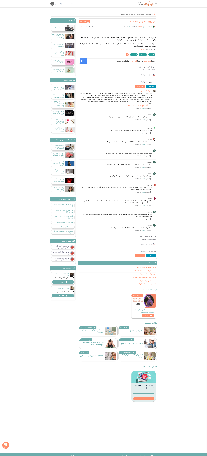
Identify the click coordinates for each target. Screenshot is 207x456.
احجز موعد (61, 282)
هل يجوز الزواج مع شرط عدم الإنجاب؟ (146, 281)
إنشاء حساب (69, 3)
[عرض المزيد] (127, 54)
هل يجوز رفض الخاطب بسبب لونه (147, 274)
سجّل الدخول (151, 86)
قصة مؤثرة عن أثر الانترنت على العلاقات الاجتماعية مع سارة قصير (143, 311)
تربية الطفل (122, 327)
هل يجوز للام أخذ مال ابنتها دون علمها (146, 267)
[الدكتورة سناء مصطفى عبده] (154, 91)
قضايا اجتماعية (140, 14)
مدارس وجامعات (84, 340)
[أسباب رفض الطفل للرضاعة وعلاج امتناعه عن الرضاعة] (150, 356)
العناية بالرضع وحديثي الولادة (86, 327)
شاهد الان (146, 315)
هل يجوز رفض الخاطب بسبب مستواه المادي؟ (144, 277)
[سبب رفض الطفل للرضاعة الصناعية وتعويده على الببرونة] (110, 331)
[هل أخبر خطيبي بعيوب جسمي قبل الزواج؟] (150, 343)
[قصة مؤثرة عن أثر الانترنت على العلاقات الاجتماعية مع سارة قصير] (143, 301)
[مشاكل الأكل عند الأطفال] (150, 331)
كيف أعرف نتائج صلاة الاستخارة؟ (147, 284)
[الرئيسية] (155, 14)
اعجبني (148, 108)
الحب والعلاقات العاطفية (125, 340)
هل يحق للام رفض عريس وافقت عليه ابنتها (145, 271)
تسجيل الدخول (59, 3)
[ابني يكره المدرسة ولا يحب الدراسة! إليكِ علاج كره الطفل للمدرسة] (110, 343)
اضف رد (143, 108)
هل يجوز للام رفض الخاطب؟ (128, 14)
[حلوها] (156, 3)
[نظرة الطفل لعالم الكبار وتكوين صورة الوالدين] (110, 356)
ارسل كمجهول (139, 86)
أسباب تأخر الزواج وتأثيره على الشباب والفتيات (138, 105)
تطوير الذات (149, 14)
